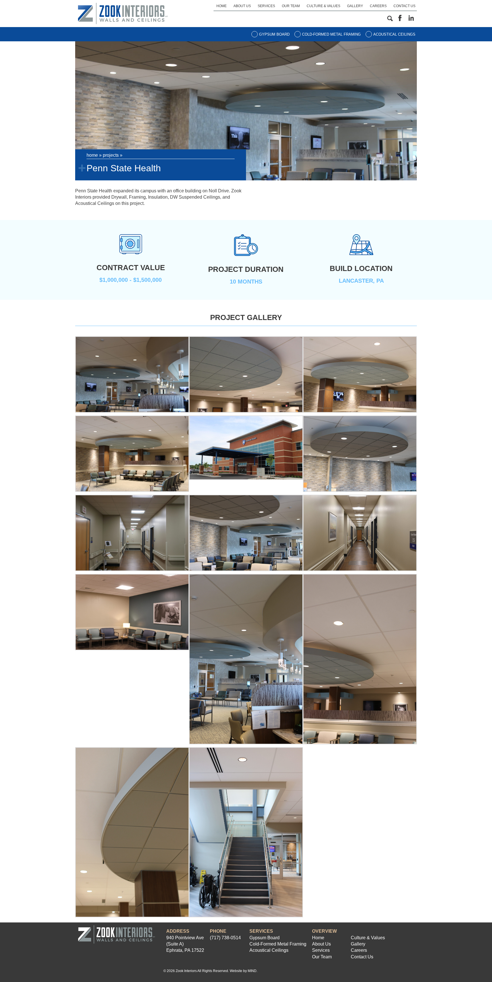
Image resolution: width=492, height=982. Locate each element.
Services (266, 6)
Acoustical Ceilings (394, 34)
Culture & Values (323, 6)
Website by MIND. (243, 971)
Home (221, 6)
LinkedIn (411, 18)
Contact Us (404, 6)
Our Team (291, 6)
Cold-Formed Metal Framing (331, 34)
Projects (111, 155)
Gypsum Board (274, 34)
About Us (242, 6)
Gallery (355, 6)
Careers (378, 6)
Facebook (399, 18)
